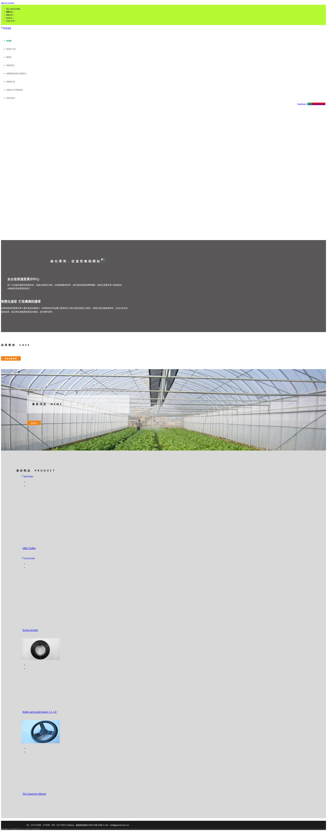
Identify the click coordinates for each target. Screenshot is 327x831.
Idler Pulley (29, 548)
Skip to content (7, 3)
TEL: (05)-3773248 (13, 9)
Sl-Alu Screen (30, 630)
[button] (163, 230)
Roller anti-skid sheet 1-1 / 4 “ (39, 712)
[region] (163, 173)
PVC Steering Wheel (34, 793)
